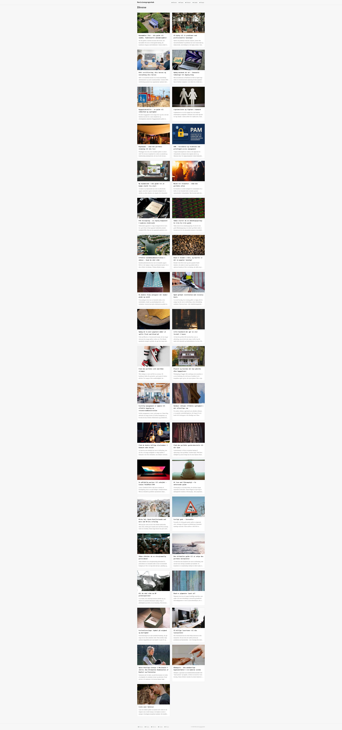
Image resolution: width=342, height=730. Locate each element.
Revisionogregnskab (145, 2)
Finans (181, 2)
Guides (195, 2)
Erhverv (188, 2)
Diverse (175, 2)
